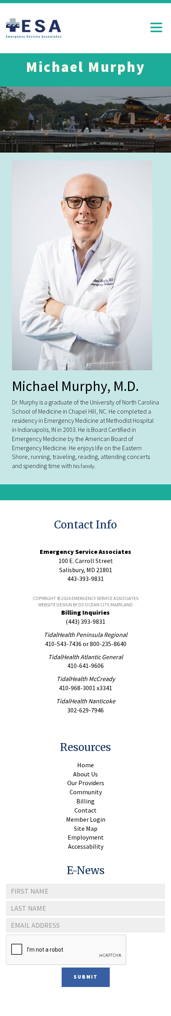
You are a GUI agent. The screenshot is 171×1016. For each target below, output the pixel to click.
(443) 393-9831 (85, 621)
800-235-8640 (108, 644)
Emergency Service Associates (85, 551)
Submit (86, 976)
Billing (85, 801)
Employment (86, 837)
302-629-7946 (85, 710)
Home (85, 765)
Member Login (85, 819)
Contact (85, 810)
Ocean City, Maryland (109, 605)
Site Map (85, 828)
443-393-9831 (85, 579)
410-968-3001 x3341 (85, 688)
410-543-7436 (63, 644)
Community (86, 792)
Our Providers (85, 783)
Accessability (85, 846)
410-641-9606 (85, 666)
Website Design (55, 605)
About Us (85, 774)
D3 (81, 605)
